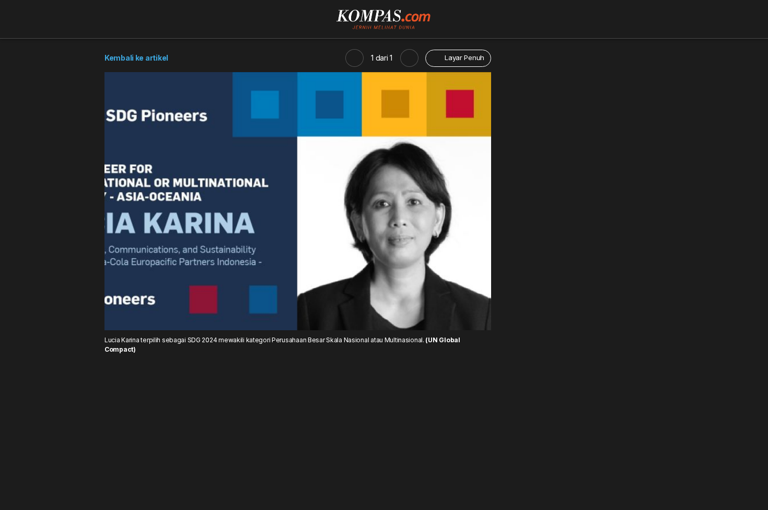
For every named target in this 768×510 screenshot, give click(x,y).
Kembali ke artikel (136, 57)
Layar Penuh (463, 57)
